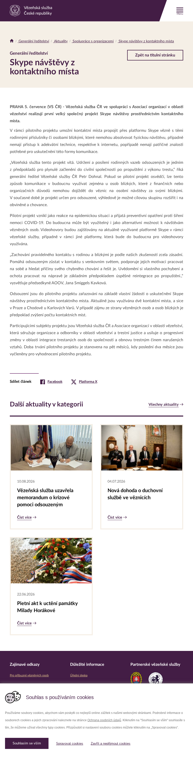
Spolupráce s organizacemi (93, 41)
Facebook (54, 382)
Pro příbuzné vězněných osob (29, 675)
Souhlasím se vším (27, 743)
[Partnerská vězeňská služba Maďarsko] (155, 679)
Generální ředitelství (33, 41)
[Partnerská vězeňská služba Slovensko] (136, 679)
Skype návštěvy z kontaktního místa (146, 41)
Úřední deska (78, 675)
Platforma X (88, 382)
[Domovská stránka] (12, 41)
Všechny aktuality (164, 404)
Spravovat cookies (69, 743)
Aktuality (60, 41)
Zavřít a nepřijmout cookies (110, 743)
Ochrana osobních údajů (104, 720)
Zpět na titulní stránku (155, 55)
